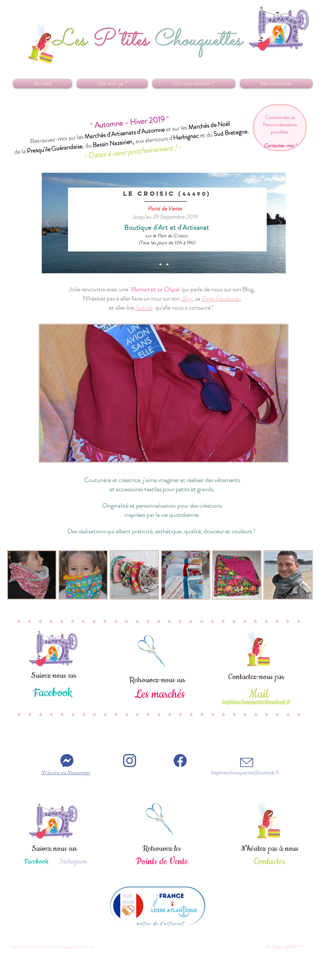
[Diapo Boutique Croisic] (160, 264)
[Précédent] (47, 223)
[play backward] (15, 575)
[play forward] (306, 575)
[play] (272, 456)
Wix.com (87, 947)
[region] (280, 127)
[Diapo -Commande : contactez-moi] (167, 264)
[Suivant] (280, 223)
